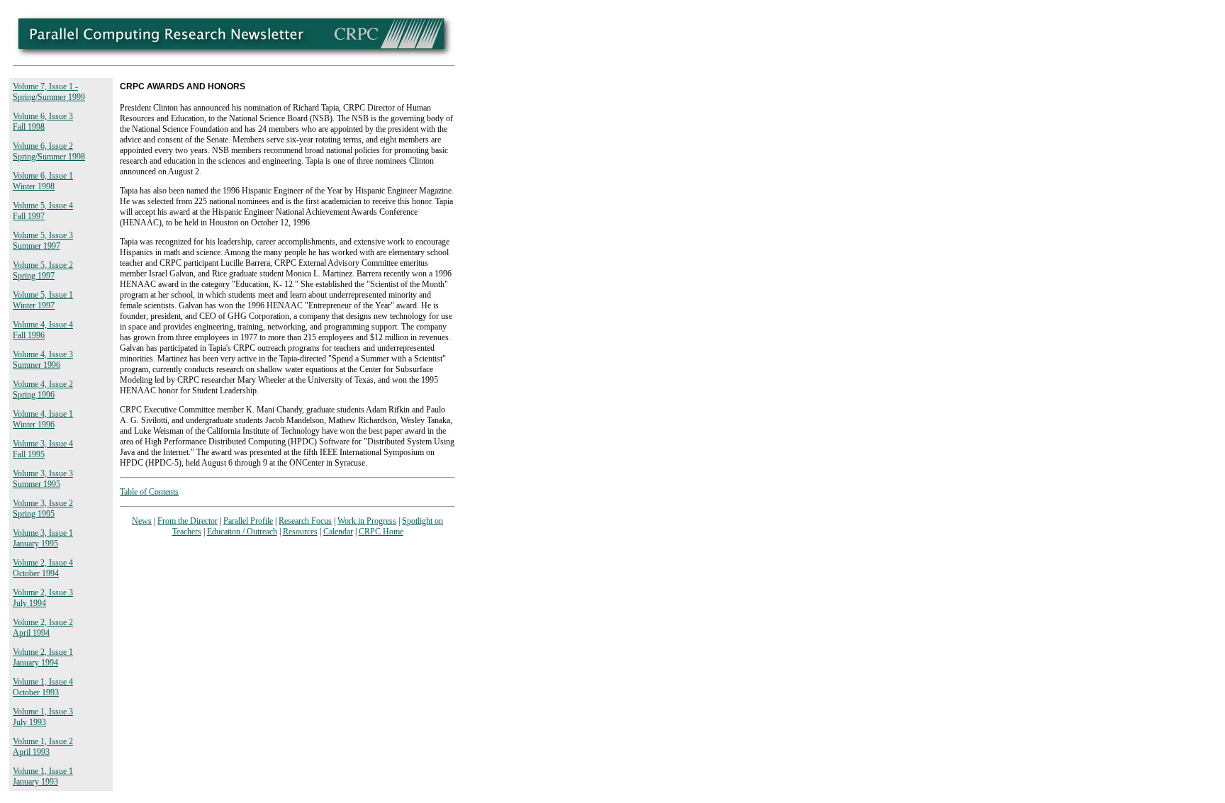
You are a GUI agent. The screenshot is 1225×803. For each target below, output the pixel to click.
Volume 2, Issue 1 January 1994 (43, 657)
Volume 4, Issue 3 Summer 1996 (43, 359)
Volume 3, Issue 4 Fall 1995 (43, 449)
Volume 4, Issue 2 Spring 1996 (43, 389)
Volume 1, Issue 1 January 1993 (43, 776)
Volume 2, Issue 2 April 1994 (43, 627)
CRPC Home (381, 532)
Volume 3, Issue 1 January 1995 (43, 538)
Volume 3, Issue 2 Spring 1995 (43, 508)
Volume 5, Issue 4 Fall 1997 (43, 211)
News (142, 521)
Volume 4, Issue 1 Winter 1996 (43, 419)
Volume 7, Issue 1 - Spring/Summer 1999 (49, 92)
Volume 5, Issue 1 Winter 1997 (43, 300)
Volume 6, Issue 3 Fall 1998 (43, 121)
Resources (300, 532)
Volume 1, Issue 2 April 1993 (43, 746)
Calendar (338, 532)
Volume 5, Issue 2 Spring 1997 (43, 270)
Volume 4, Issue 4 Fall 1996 (43, 330)
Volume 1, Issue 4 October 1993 (43, 687)
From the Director (187, 521)
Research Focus (305, 521)
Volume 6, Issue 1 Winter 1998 (43, 181)
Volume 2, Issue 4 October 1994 (43, 568)
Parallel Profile (248, 521)
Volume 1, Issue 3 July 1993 (43, 717)
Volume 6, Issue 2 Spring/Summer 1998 (49, 151)
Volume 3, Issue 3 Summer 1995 (43, 478)
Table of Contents (149, 492)
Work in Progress (366, 521)
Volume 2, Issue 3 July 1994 (43, 598)
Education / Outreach (242, 532)
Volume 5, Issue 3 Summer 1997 (43, 240)
